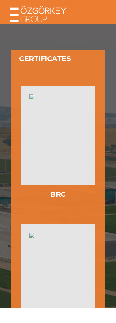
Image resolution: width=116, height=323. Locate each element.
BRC (58, 194)
